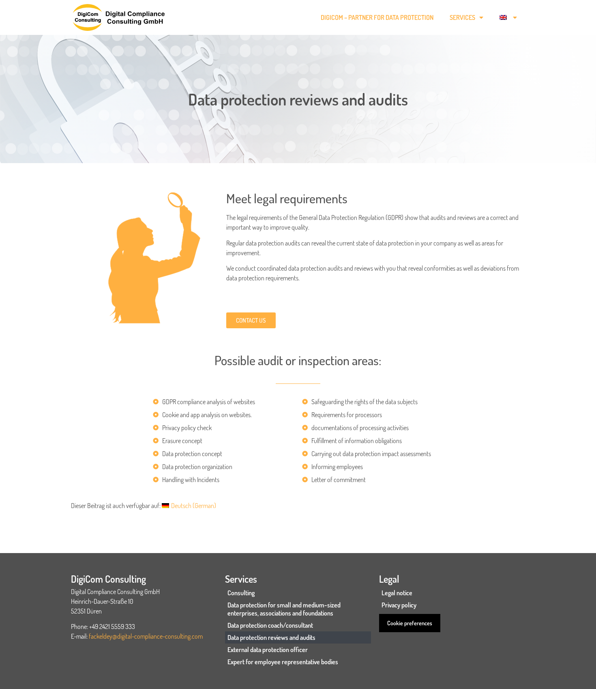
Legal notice (397, 593)
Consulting (241, 593)
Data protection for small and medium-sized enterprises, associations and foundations (284, 609)
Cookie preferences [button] (409, 623)
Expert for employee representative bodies (282, 662)
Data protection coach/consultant (270, 625)
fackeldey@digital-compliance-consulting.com (146, 636)
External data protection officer (267, 650)
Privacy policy (399, 605)
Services (462, 17)
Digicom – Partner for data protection (377, 17)
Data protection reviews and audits (271, 637)
